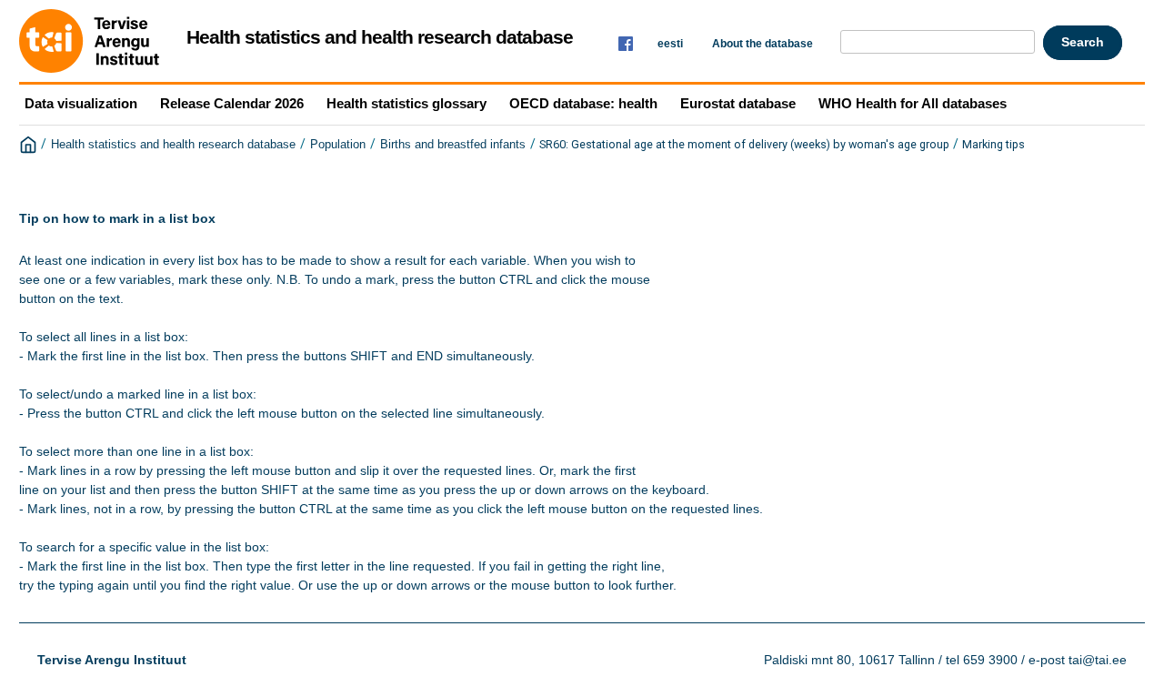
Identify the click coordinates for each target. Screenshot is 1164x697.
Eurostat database (738, 103)
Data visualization (81, 103)
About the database (762, 43)
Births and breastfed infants (453, 144)
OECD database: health (583, 103)
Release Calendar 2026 (232, 103)
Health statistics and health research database (173, 144)
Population (338, 144)
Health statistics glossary (406, 103)
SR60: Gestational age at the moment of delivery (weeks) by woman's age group (744, 144)
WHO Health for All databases (912, 103)
